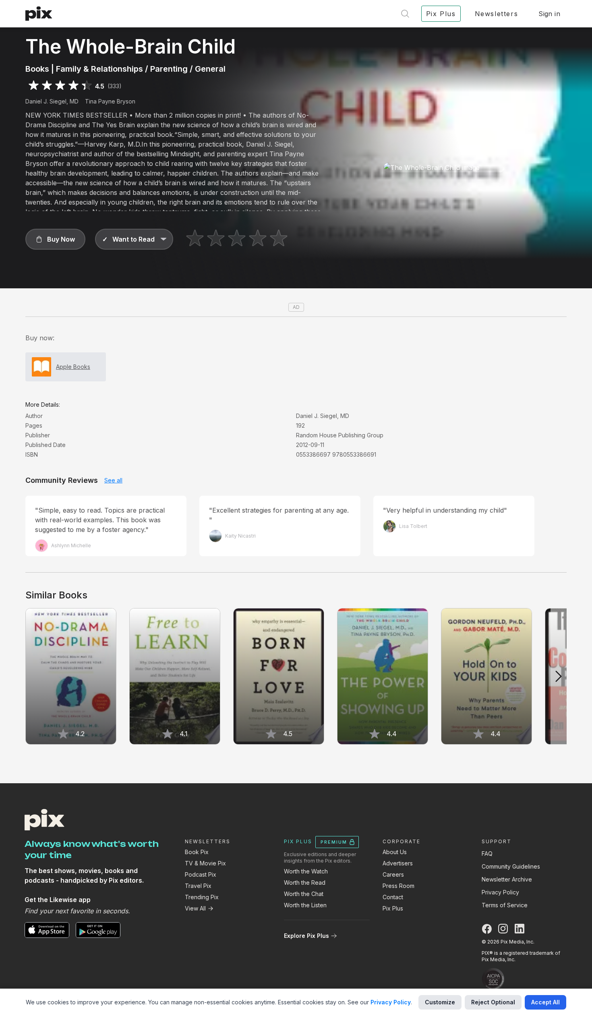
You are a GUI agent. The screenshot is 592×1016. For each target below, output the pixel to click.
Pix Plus (393, 908)
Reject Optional (493, 1002)
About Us (395, 851)
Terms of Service (505, 905)
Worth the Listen (305, 905)
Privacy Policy (500, 892)
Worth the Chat (303, 893)
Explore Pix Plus (306, 935)
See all (113, 480)
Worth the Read (304, 882)
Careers (393, 874)
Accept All (545, 1002)
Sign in (549, 14)
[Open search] (405, 13)
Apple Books (73, 366)
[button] (55, 239)
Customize (440, 1002)
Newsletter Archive (507, 879)
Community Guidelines (511, 866)
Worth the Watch (306, 871)
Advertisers (398, 863)
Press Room (398, 885)
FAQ (487, 853)
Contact (393, 897)
